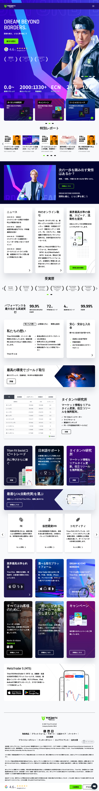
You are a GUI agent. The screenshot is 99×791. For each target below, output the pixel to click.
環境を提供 (55, 324)
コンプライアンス (62, 740)
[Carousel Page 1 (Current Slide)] (44, 155)
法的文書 (74, 740)
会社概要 (49, 737)
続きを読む (76, 591)
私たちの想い (30, 324)
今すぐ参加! (11, 49)
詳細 (11, 381)
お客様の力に (43, 324)
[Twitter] (45, 731)
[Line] (52, 731)
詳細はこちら (28, 49)
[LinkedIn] (48, 731)
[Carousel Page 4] (55, 155)
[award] (26, 67)
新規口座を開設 (78, 268)
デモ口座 (89, 787)
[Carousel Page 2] (48, 155)
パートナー (72, 734)
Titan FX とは (12, 354)
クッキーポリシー (45, 740)
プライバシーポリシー (27, 740)
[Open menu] (93, 6)
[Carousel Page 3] (51, 155)
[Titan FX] (10, 6)
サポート (51, 734)
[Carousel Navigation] (49, 288)
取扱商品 (25, 734)
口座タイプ (61, 734)
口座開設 (76, 787)
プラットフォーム (38, 734)
